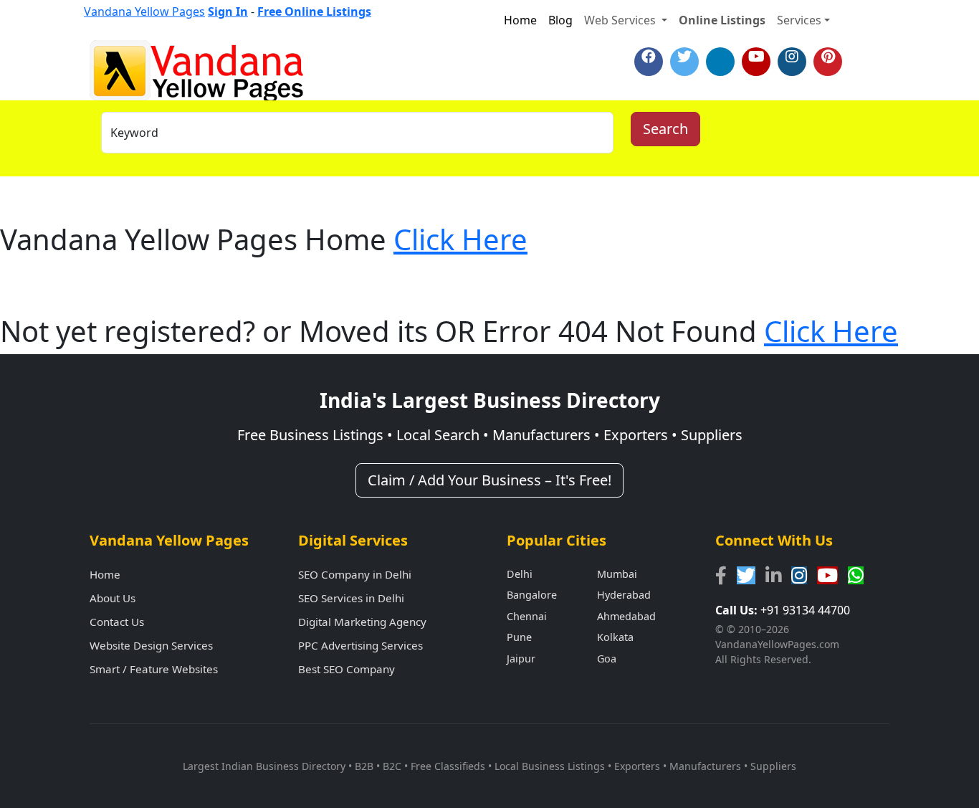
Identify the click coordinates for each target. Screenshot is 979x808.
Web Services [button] (621, 20)
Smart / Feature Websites (154, 669)
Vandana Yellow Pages (144, 11)
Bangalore (532, 595)
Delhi (520, 574)
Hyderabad (624, 595)
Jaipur (521, 658)
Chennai (527, 616)
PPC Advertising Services (360, 645)
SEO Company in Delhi (354, 574)
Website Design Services (151, 645)
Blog (560, 20)
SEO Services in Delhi (351, 598)
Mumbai (617, 574)
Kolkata (615, 637)
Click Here (460, 239)
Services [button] (799, 20)
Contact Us (117, 621)
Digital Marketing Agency (362, 621)
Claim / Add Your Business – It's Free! (489, 480)
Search (665, 128)
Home (520, 20)
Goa (606, 658)
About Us (112, 598)
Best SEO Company (346, 669)
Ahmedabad (626, 616)
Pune (519, 637)
